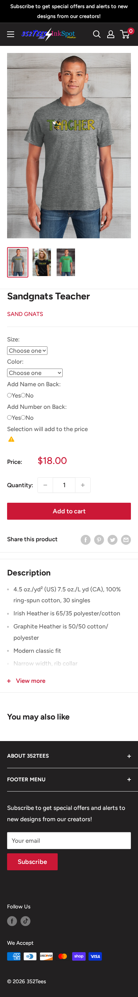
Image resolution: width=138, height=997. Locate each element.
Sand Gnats (25, 314)
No (29, 395)
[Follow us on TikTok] (25, 921)
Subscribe (32, 862)
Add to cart (69, 511)
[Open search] (97, 34)
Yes (16, 395)
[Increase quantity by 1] (82, 485)
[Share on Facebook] (86, 539)
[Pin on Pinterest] (99, 539)
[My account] (110, 34)
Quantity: (20, 485)
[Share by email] (126, 539)
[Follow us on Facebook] (12, 921)
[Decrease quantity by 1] (45, 485)
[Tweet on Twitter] (112, 539)
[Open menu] (10, 34)
